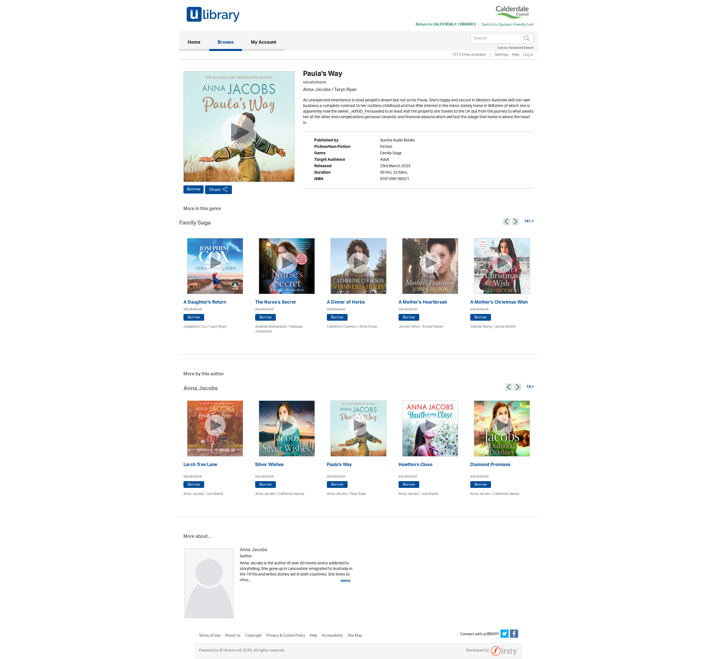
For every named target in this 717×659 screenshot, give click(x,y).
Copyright (253, 636)
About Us (233, 636)
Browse (226, 42)
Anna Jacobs (316, 90)
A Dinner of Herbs (346, 303)
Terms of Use (209, 636)
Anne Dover (368, 326)
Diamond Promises (490, 465)
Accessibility (332, 636)
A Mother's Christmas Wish (499, 303)
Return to (446, 25)
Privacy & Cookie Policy (285, 636)
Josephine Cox (195, 326)
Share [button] (215, 190)
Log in (528, 55)
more (345, 581)
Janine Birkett (505, 326)
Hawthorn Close (415, 465)
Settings (502, 55)
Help (516, 55)
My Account (263, 42)
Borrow (193, 189)
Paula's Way (339, 465)
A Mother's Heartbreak (423, 303)
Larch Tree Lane (200, 465)
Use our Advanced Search (515, 47)
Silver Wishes (269, 465)
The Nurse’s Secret (275, 303)
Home (198, 42)
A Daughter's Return (204, 303)
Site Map (355, 636)
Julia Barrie (214, 494)
